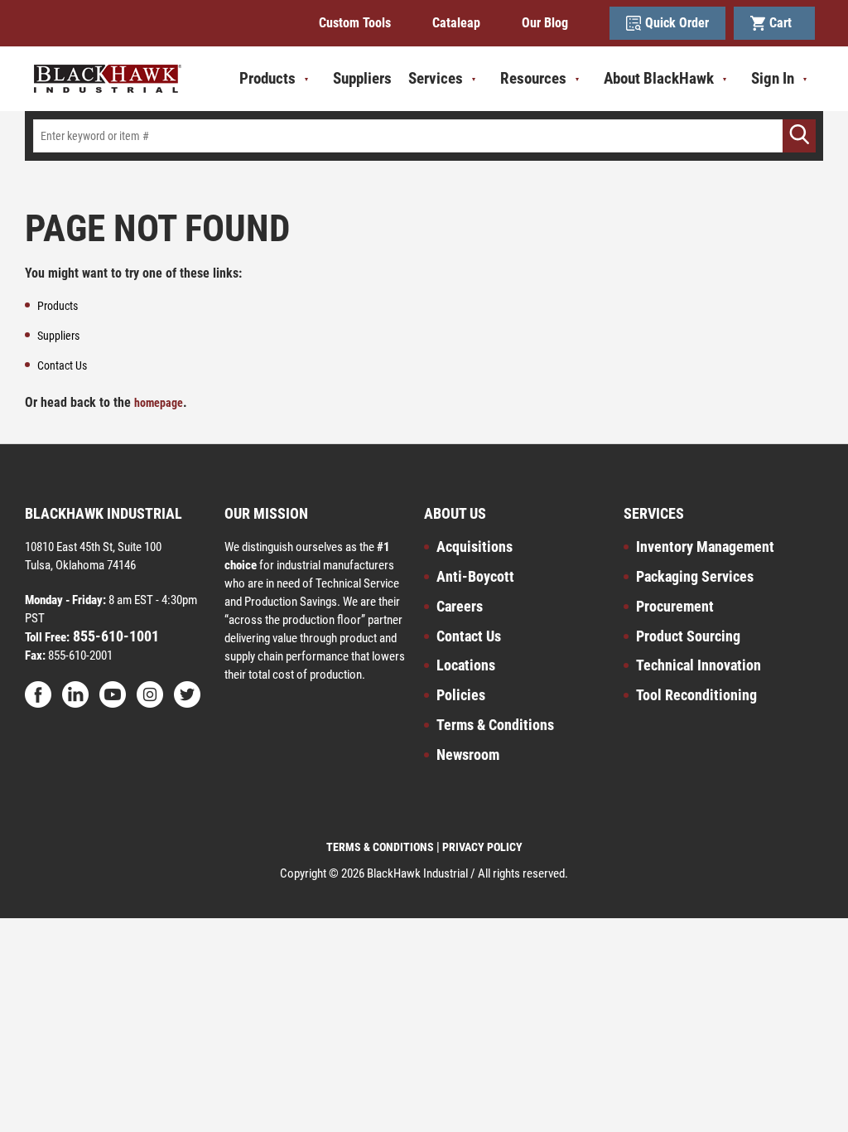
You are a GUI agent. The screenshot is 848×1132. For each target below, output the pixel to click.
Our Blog (545, 23)
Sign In (772, 78)
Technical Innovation (698, 665)
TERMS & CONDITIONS (380, 847)
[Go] (799, 135)
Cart (783, 23)
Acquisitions (474, 546)
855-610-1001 (114, 636)
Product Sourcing (688, 636)
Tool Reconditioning (696, 695)
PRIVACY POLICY (482, 847)
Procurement (675, 606)
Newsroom (467, 754)
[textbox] (424, 135)
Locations (465, 665)
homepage (158, 402)
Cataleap (456, 23)
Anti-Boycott (475, 576)
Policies (460, 695)
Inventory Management (705, 546)
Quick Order (677, 23)
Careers (459, 606)
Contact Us (468, 636)
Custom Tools (355, 23)
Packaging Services (695, 576)
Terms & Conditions (495, 724)
